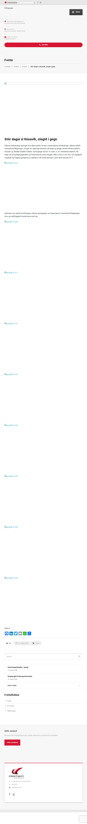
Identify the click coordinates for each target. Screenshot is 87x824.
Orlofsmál (10, 706)
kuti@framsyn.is (17, 787)
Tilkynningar (11, 711)
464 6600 (44, 45)
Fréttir (37, 643)
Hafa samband (12, 742)
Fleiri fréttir (12, 685)
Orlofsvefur (12, 2)
